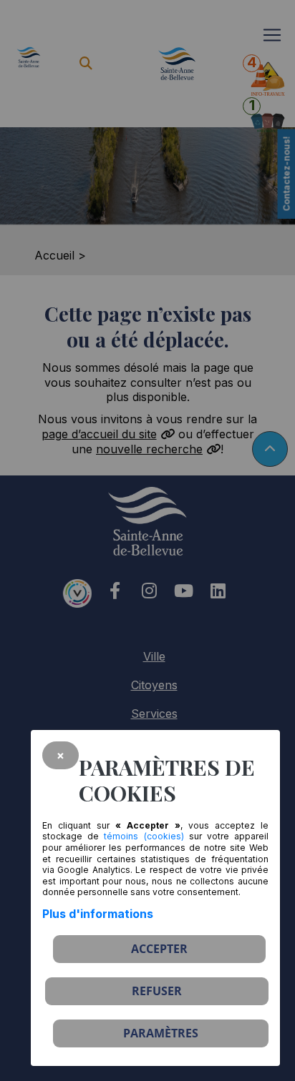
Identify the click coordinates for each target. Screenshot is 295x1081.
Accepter (159, 949)
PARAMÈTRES (160, 1033)
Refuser (157, 991)
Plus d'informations (97, 914)
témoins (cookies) (143, 836)
